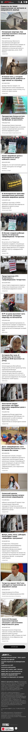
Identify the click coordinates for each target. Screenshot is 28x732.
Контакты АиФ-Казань (8, 667)
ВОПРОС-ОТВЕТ (6, 170)
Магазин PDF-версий (7, 659)
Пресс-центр (22, 657)
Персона (4, 332)
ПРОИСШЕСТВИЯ (7, 210)
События (5, 53)
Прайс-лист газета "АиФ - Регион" (11, 669)
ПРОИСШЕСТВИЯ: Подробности (11, 132)
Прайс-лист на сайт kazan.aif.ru (11, 671)
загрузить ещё (14, 646)
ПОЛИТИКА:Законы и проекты (11, 596)
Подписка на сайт (7, 665)
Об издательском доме (8, 657)
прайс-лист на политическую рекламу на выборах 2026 (11, 674)
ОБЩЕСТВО (5, 253)
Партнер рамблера (14, 724)
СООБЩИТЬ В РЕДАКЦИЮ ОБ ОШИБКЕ (12, 677)
